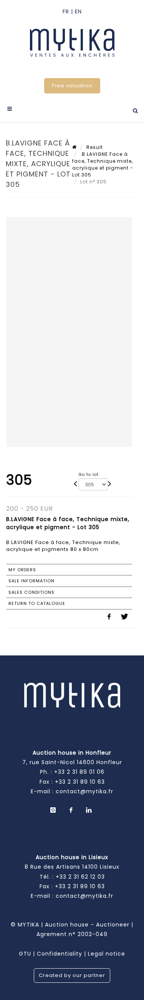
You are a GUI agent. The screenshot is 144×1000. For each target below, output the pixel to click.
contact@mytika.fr (84, 791)
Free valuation (72, 85)
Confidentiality (59, 954)
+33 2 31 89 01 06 (79, 772)
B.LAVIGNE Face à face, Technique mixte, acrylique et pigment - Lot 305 (102, 164)
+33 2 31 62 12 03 (80, 877)
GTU (25, 954)
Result (94, 147)
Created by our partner (72, 975)
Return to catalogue (36, 603)
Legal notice (106, 954)
